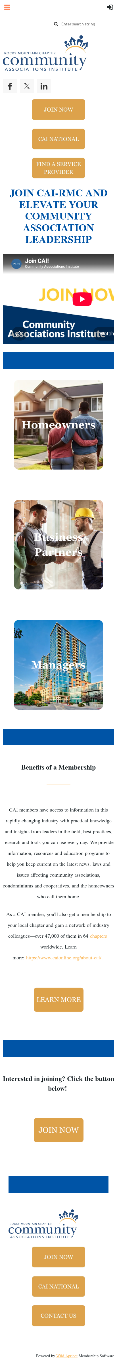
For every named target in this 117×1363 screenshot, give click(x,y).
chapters (98, 935)
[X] (27, 86)
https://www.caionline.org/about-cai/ (63, 957)
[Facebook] (10, 86)
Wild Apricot (67, 1355)
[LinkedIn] (44, 86)
